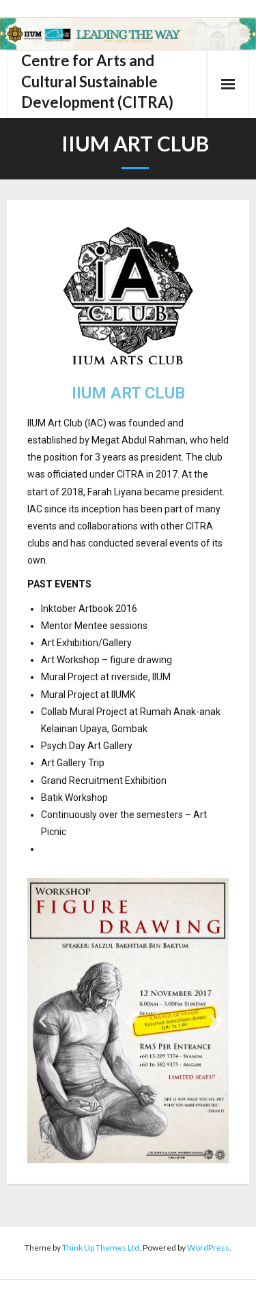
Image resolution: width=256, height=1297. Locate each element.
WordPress (208, 1247)
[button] (42, 1021)
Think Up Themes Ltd (100, 1247)
